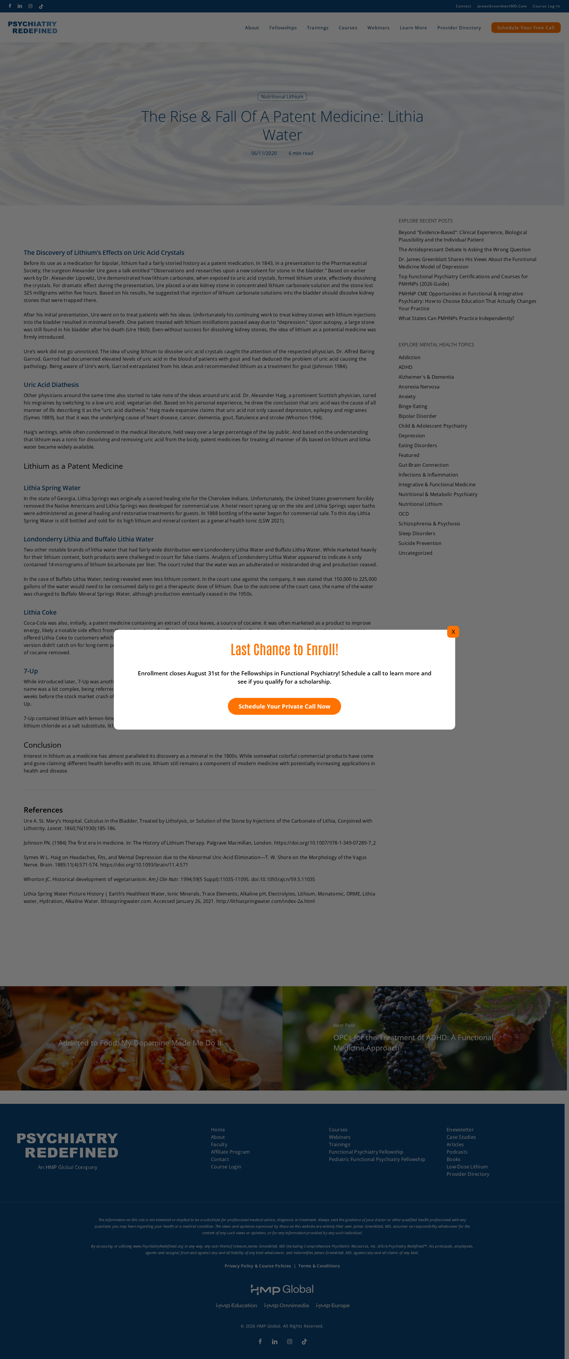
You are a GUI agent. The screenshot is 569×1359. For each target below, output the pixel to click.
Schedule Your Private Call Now (284, 706)
